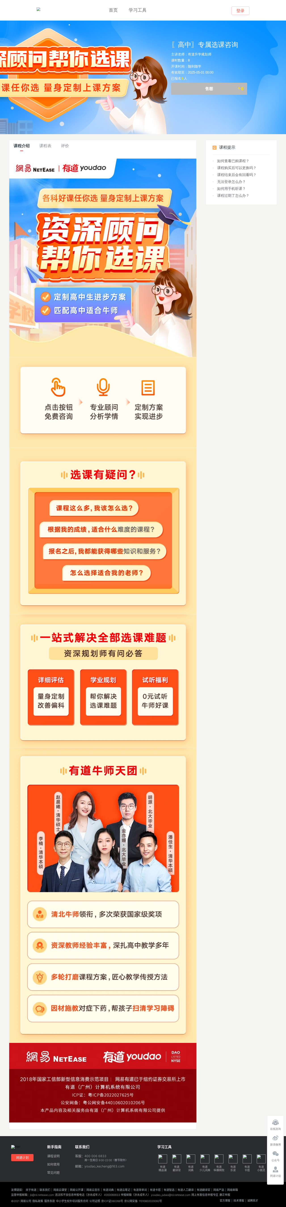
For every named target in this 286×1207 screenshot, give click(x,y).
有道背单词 (140, 1190)
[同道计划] (275, 1168)
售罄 (224, 88)
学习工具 (138, 10)
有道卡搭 (155, 1190)
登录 (240, 10)
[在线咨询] (275, 1121)
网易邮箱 (232, 1190)
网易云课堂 (60, 1190)
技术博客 (238, 1200)
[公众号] (275, 1152)
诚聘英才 (252, 1200)
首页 (113, 10)
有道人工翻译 (186, 1190)
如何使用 (53, 1164)
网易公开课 (76, 1190)
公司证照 (94, 1201)
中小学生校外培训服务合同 (72, 1201)
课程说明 (53, 1156)
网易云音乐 (93, 1190)
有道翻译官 (203, 1190)
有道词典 (108, 1190)
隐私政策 (37, 1201)
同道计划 (22, 1157)
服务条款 (49, 1201)
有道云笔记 (123, 1190)
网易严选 (218, 1190)
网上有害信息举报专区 (204, 1195)
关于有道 (31, 1190)
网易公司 (26, 1201)
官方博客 (225, 1200)
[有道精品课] (38, 9)
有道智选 (169, 1190)
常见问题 (53, 1172)
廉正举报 (224, 1195)
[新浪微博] (275, 1136)
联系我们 (45, 1190)
